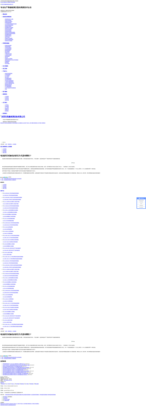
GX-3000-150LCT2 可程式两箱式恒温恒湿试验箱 (12, 258)
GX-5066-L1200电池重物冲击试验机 (10, 212)
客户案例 (5, 91)
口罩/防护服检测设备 (9, 81)
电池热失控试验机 (8, 40)
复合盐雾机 (7, 63)
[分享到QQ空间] (0, 177)
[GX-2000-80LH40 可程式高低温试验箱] (11, 222)
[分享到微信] (6, 177)
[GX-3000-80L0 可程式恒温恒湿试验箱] (11, 193)
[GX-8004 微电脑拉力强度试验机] (9, 214)
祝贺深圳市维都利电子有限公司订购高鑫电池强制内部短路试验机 (16, 371)
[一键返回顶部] (6, 400)
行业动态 (7, 97)
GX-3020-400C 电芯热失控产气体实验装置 (11, 250)
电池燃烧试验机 (8, 34)
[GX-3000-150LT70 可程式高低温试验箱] (11, 235)
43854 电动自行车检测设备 (10, 87)
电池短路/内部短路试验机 (10, 33)
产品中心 (5, 71)
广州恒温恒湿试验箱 (43, 394)
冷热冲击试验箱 (8, 47)
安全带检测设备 (8, 79)
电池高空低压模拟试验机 (10, 32)
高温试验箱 (7, 61)
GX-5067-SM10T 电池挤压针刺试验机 (10, 241)
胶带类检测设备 (8, 85)
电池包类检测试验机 (9, 25)
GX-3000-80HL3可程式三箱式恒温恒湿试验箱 (12, 199)
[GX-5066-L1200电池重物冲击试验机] (10, 210)
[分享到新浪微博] (2, 177)
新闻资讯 (5, 94)
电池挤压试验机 (8, 26)
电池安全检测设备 (7, 16)
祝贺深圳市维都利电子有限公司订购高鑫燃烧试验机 (13, 369)
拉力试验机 (5, 66)
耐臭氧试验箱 (7, 50)
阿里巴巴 (2, 382)
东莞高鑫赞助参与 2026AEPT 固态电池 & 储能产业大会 (14, 363)
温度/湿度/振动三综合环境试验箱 (11, 59)
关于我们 (5, 102)
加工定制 (5, 68)
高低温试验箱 (7, 46)
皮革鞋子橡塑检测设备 (9, 83)
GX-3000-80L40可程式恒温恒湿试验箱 (10, 207)
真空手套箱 (7, 37)
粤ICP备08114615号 (8, 380)
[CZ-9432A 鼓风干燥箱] (7, 252)
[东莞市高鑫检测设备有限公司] (6, 4)
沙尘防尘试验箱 (8, 55)
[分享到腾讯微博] (3, 177)
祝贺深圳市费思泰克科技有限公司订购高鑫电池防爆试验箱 (14, 368)
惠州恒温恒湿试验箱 (18, 394)
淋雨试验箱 (7, 56)
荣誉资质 (7, 108)
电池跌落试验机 (8, 31)
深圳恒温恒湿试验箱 (51, 394)
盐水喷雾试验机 (8, 49)
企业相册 (7, 106)
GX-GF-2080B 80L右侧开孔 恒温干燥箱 (10, 203)
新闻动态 (5, 2)
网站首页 (5, 14)
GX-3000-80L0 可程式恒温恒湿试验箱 (10, 195)
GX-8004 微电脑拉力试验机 (8, 246)
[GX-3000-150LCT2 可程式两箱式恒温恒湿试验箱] (13, 256)
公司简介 (7, 104)
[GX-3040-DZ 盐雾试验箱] (8, 231)
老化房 (6, 57)
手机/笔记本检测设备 (9, 80)
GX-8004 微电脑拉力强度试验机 (9, 216)
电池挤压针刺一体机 (9, 19)
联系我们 (7, 110)
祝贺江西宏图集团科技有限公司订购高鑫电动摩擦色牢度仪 (14, 372)
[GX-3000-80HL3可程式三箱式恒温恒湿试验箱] (12, 197)
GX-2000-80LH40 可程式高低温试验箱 (10, 224)
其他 (6, 89)
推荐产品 (2, 190)
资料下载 (7, 100)
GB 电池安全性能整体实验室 (11, 23)
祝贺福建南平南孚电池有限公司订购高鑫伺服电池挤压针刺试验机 (16, 367)
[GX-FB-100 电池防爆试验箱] (9, 218)
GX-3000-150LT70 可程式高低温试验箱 (10, 237)
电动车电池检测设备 (9, 39)
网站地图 (13, 2)
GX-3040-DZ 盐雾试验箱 (8, 233)
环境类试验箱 (6, 43)
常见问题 (7, 98)
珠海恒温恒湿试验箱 (9, 394)
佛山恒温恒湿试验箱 (26, 394)
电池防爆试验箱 (8, 22)
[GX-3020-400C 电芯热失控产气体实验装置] (12, 248)
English (1, 2)
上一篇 (10, 178)
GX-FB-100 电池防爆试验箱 (8, 220)
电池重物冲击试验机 (9, 27)
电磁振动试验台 (8, 35)
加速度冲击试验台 (8, 21)
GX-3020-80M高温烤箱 (7, 229)
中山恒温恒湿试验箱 (35, 394)
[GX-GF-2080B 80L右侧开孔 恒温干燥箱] (11, 201)
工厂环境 (7, 107)
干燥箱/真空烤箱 (8, 53)
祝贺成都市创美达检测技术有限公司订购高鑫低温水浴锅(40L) (15, 374)
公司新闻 (7, 96)
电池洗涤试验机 (8, 29)
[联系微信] (5, 396)
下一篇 (8, 179)
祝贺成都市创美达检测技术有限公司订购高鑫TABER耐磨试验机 (16, 373)
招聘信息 (7, 109)
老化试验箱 (7, 51)
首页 (6, 144)
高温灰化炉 (7, 52)
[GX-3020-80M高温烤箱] (8, 294)
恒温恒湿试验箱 (8, 45)
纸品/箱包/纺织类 (8, 84)
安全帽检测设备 (8, 78)
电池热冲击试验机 (8, 28)
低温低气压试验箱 (8, 38)
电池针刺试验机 (8, 20)
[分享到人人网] (4, 177)
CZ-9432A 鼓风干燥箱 (7, 254)
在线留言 (9, 2)
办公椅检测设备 (8, 86)
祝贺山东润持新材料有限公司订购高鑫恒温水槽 (12, 366)
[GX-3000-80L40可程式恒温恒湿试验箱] (11, 205)
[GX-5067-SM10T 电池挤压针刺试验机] (11, 239)
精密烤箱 (7, 62)
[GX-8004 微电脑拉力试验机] (9, 243)
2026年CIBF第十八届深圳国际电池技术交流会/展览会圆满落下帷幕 (16, 365)
